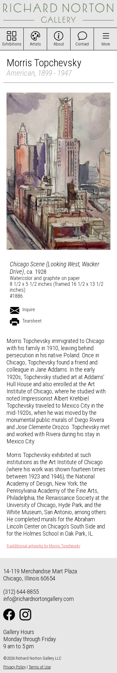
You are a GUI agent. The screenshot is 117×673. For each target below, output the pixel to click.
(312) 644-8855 (21, 591)
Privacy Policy (14, 667)
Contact (82, 44)
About (59, 44)
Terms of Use (40, 667)
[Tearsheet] (15, 322)
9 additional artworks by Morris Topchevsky (43, 546)
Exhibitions (11, 44)
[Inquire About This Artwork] (15, 310)
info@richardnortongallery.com (38, 599)
